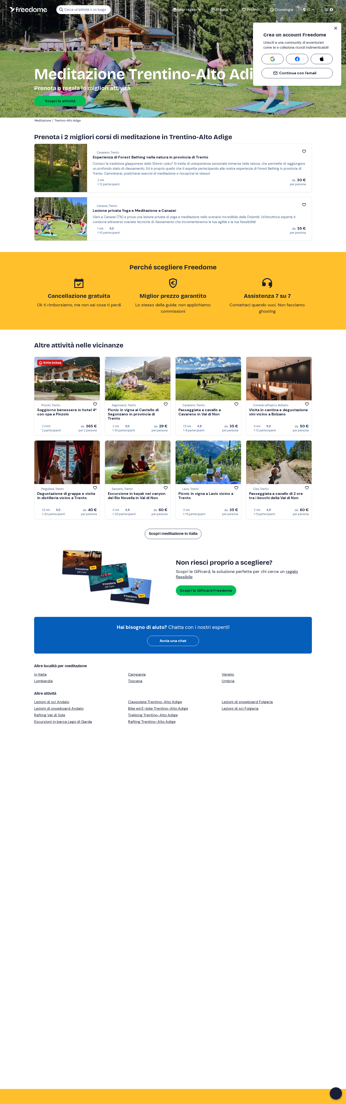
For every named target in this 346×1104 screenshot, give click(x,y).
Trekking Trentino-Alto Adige (153, 715)
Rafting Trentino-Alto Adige (152, 721)
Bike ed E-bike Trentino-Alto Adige (158, 708)
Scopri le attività (60, 101)
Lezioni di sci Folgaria (240, 708)
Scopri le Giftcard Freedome (206, 590)
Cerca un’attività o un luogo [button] (85, 10)
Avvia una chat (173, 640)
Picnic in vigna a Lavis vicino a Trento (205, 495)
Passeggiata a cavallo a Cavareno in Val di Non (199, 412)
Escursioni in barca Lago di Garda (63, 721)
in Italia (40, 674)
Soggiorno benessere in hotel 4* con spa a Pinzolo (67, 412)
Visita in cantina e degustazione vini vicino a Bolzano (278, 412)
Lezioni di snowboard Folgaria (247, 701)
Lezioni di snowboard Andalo (59, 708)
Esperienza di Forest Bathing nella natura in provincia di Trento (150, 157)
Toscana (135, 680)
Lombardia (43, 680)
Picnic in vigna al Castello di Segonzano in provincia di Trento (133, 414)
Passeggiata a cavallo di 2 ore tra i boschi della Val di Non (276, 495)
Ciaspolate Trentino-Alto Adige (155, 701)
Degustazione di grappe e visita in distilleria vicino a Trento (66, 495)
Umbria (228, 680)
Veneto (228, 674)
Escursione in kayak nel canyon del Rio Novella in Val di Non (136, 495)
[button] (336, 1093)
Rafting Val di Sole (49, 715)
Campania (137, 674)
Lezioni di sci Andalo (51, 701)
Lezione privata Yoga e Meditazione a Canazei (134, 210)
